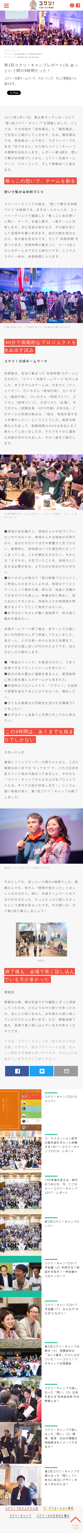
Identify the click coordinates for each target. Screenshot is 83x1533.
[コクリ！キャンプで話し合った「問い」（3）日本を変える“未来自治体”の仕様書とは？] (21, 1421)
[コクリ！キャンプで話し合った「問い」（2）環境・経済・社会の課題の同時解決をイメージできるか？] (21, 1462)
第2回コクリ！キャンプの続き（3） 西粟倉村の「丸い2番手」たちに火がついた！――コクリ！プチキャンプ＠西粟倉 (62, 1355)
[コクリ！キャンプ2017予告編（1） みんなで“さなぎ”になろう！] (21, 1337)
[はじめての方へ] (71, 5)
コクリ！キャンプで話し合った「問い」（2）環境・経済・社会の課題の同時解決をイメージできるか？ (61, 1438)
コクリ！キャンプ (20, 1515)
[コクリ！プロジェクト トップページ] (41, 11)
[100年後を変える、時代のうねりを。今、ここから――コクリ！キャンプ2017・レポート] (21, 1213)
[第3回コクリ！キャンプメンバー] (21, 1254)
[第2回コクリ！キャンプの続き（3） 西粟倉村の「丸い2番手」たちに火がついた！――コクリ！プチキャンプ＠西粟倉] (21, 1379)
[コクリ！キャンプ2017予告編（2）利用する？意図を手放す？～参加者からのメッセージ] (21, 1296)
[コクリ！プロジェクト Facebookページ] (77, 5)
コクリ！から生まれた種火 (53, 1515)
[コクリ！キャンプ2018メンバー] (21, 1129)
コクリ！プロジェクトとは (21, 1508)
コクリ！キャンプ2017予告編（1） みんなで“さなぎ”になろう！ (62, 1309)
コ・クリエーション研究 (58, 1508)
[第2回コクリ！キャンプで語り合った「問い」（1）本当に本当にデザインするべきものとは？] (21, 1504)
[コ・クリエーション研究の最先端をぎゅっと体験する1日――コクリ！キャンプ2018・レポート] (21, 1171)
